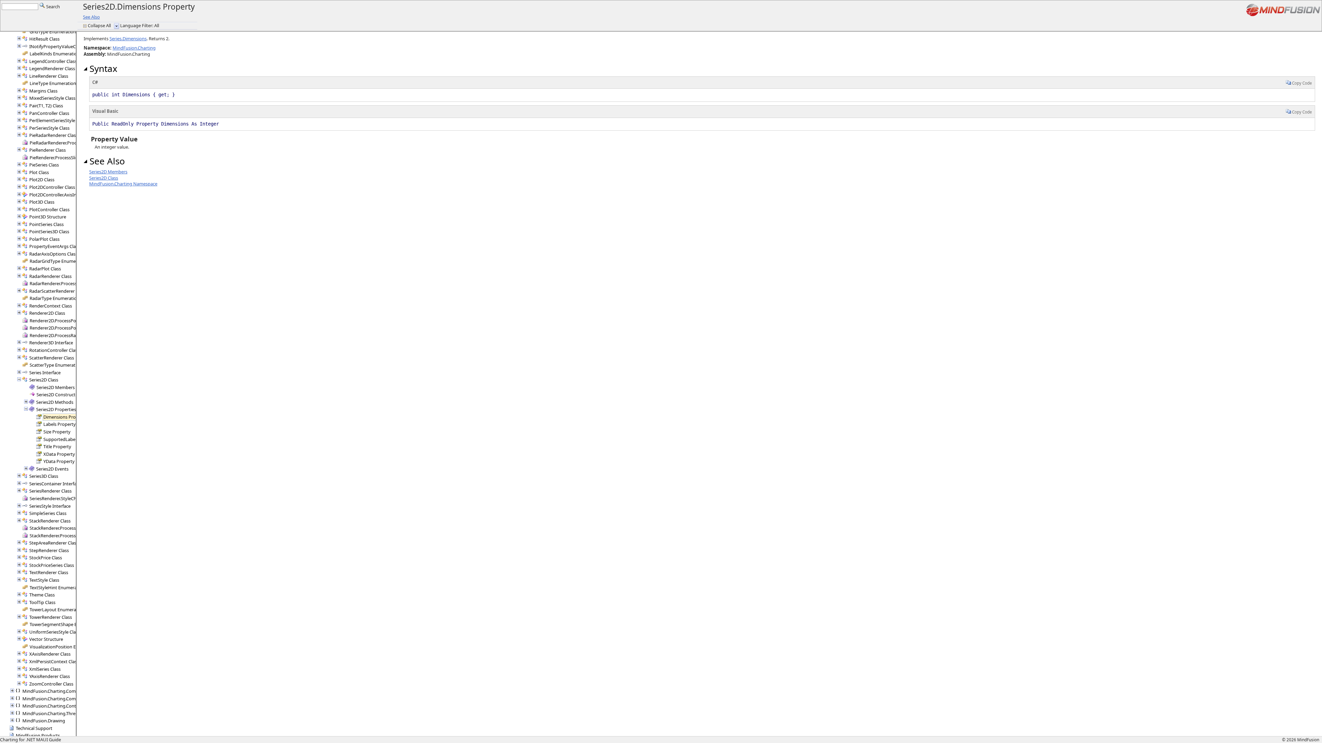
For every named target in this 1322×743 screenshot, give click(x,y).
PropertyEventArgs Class (54, 246)
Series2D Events (52, 469)
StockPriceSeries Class (51, 565)
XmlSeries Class (45, 669)
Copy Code (1301, 83)
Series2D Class (43, 380)
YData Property (59, 461)
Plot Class (39, 172)
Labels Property (59, 424)
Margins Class (43, 91)
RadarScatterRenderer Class (57, 291)
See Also (91, 17)
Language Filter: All (139, 25)
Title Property (57, 446)
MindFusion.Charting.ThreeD (51, 713)
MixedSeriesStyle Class (52, 98)
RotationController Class (54, 350)
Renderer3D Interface (51, 343)
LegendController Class (53, 61)
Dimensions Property (65, 417)
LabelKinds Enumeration (55, 54)
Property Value (113, 139)
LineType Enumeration (53, 83)
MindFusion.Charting (134, 48)
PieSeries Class (44, 165)
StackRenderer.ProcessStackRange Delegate (74, 535)
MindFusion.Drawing (43, 721)
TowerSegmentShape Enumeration (65, 624)
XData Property (59, 454)
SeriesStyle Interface (50, 506)
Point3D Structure (47, 217)
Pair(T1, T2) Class (46, 106)
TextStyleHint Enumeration (57, 587)
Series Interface (45, 372)
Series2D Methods (54, 402)
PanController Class (49, 113)
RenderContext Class (50, 306)
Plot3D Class (41, 202)
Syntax (102, 68)
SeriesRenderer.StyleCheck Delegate (66, 498)
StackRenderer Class (50, 521)
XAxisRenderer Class (50, 654)
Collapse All (100, 25)
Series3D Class (43, 476)
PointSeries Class (46, 224)
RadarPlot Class (45, 269)
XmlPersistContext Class (54, 661)
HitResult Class (44, 39)
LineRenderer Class (48, 76)
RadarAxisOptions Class (53, 254)
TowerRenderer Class (50, 617)
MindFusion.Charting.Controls (53, 706)
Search (52, 6)
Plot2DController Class (52, 187)
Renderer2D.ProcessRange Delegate (66, 335)
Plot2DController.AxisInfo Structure (65, 195)
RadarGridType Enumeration (59, 261)
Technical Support (34, 728)
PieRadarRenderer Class (53, 135)
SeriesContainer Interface (55, 484)
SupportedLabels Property (70, 439)
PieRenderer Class (47, 150)
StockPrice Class (45, 557)
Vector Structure (46, 639)
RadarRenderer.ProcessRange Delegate (69, 283)
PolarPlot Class (44, 239)
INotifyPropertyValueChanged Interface (70, 46)
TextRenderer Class (48, 572)
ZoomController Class (51, 684)
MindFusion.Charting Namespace (123, 184)
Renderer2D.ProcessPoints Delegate (66, 328)
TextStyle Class (44, 580)
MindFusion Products (38, 735)
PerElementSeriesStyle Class (57, 120)
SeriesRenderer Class (50, 491)
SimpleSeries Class (47, 513)
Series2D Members (55, 387)
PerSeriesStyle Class (49, 128)
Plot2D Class (41, 179)
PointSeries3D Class (49, 231)
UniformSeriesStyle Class (54, 632)
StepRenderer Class (49, 550)
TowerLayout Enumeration (57, 609)
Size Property (57, 432)
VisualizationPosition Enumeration (65, 647)
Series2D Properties (56, 409)
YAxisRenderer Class (49, 676)
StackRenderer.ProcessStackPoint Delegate (73, 528)
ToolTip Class (42, 602)
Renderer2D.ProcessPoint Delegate (65, 320)
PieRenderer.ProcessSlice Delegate (64, 157)
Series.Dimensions (128, 38)
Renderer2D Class (47, 313)
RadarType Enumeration (55, 298)
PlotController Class (49, 209)
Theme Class (42, 595)
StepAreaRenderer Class (53, 543)
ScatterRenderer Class (51, 358)
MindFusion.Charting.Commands (56, 691)
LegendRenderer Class (52, 68)
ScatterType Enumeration (56, 365)
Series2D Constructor (58, 394)
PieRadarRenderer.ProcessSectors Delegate (73, 143)
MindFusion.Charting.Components (57, 699)
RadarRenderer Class (50, 276)
